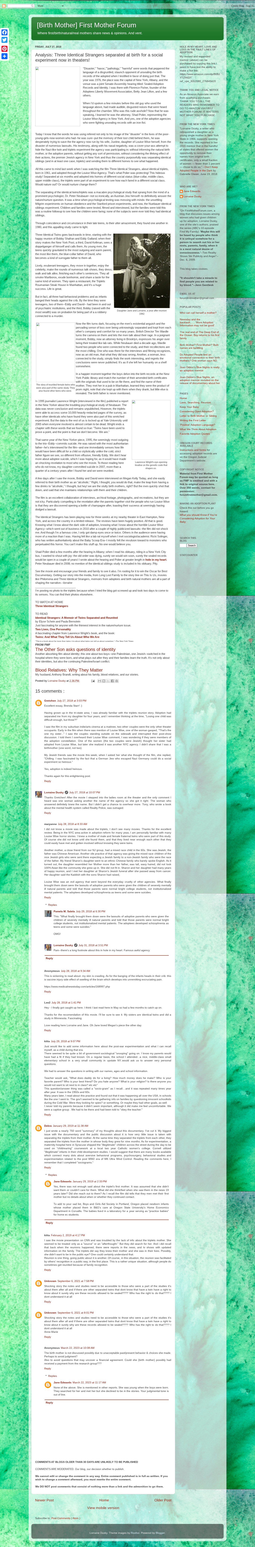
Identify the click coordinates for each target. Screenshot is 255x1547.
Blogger (160, 1533)
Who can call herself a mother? (198, 312)
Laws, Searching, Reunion (195, 402)
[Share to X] (108, 681)
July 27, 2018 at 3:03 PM (71, 700)
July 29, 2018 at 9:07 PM (65, 1041)
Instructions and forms (193, 450)
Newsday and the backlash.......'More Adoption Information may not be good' (197, 322)
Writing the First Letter (193, 420)
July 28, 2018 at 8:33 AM (72, 824)
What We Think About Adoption (198, 429)
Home (104, 1500)
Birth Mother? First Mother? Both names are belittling (199, 346)
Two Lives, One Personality (53, 629)
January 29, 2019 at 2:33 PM (90, 1181)
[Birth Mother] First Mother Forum (86, 25)
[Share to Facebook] (112, 681)
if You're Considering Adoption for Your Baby (198, 518)
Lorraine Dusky (54, 792)
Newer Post (44, 1500)
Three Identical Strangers (51, 606)
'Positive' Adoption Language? (197, 424)
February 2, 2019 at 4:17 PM (68, 1235)
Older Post (162, 1500)
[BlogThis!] (104, 681)
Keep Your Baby (189, 407)
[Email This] (99, 681)
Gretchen (50, 700)
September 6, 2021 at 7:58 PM (75, 1281)
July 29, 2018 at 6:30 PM (90, 911)
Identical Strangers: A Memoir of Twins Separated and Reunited (76, 617)
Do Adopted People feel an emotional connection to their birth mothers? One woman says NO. (200, 357)
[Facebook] (4, 32)
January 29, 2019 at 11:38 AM (70, 1125)
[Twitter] (4, 40)
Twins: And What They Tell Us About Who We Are (67, 636)
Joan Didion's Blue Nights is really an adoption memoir (200, 369)
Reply (47, 781)
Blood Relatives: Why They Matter (69, 670)
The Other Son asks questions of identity (75, 649)
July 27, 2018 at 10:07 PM (84, 792)
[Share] (4, 56)
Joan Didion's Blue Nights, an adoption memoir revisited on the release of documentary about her (200, 380)
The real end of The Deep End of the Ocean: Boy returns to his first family (199, 335)
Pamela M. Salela (64, 911)
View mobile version (103, 1508)
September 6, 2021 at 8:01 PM (75, 1312)
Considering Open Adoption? (197, 411)
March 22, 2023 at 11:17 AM (89, 1382)
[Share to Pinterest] (117, 681)
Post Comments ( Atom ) (65, 1518)
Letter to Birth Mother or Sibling (198, 416)
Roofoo (135, 1533)
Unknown (50, 1281)
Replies (52, 905)
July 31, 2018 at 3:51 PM (93, 945)
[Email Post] (92, 680)
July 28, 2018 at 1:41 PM (66, 1002)
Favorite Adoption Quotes (195, 433)
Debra (48, 1125)
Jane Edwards (62, 1181)
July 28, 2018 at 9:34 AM (75, 971)
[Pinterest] (4, 48)
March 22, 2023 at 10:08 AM (77, 1348)
